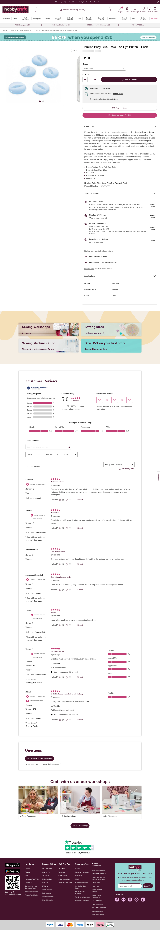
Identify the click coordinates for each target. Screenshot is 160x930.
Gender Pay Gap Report (80, 887)
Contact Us (28, 882)
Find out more (89, 251)
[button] (34, 76)
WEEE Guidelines (97, 911)
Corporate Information (81, 872)
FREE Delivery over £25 (22, 25)
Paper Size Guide (97, 904)
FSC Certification (97, 900)
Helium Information (47, 900)
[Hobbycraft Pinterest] (136, 900)
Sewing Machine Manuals (97, 890)
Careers (77, 868)
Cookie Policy (96, 882)
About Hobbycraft (47, 868)
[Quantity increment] (95, 79)
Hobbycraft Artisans (64, 879)
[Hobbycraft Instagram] (130, 900)
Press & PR (78, 875)
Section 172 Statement (82, 900)
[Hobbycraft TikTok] (143, 900)
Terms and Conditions (98, 870)
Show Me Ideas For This (122, 115)
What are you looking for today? (74, 10)
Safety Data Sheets (98, 914)
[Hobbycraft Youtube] (124, 900)
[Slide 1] (40, 101)
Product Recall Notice (31, 895)
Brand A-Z (45, 882)
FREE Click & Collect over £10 (61, 25)
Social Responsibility (81, 882)
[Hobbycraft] (15, 10)
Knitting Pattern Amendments (96, 896)
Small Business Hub (48, 896)
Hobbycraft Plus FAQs (32, 879)
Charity (77, 879)
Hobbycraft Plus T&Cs (99, 873)
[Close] (158, 2)
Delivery (27, 868)
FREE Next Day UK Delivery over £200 (99, 25)
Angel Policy (95, 886)
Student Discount (47, 889)
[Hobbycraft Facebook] (117, 900)
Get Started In (62, 875)
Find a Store (45, 875)
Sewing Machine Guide (65, 882)
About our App (46, 872)
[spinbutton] (90, 79)
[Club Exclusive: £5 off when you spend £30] (80, 37)
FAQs (26, 875)
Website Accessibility (31, 891)
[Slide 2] (43, 101)
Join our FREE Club (138, 25)
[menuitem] (6, 18)
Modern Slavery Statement (80, 892)
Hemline (115, 283)
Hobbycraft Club (47, 879)
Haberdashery (24, 30)
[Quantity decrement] (85, 79)
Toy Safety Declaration (99, 907)
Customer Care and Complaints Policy (31, 887)
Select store (118, 94)
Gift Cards (45, 886)
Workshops (62, 872)
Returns (27, 872)
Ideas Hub (61, 868)
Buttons (35, 30)
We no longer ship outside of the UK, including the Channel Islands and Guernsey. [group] (80, 2)
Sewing (13, 30)
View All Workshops (80, 826)
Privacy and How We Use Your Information (98, 878)
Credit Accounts (46, 893)
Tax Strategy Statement (82, 897)
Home (4, 30)
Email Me (148, 886)
